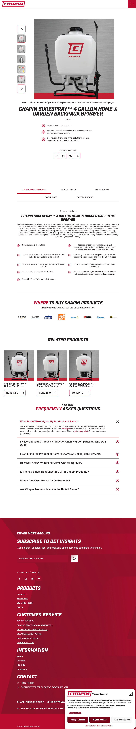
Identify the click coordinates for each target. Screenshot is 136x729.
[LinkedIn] (77, 155)
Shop (32, 103)
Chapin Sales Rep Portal (29, 634)
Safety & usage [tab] (85, 197)
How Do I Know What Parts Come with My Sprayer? (51, 462)
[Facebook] (56, 155)
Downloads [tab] (51, 197)
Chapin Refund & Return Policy (32, 630)
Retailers (22, 669)
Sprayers (21, 594)
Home (24, 103)
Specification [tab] (102, 189)
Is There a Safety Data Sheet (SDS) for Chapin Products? (54, 471)
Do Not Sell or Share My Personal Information (46, 708)
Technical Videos (25, 621)
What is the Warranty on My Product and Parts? (49, 421)
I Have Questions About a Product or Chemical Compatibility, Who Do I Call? (63, 443)
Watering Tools (25, 603)
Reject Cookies (100, 719)
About (20, 656)
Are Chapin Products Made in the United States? (49, 489)
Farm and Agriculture (46, 103)
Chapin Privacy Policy (104, 726)
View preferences (122, 719)
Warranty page (65, 429)
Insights (21, 665)
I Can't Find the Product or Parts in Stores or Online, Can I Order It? (60, 454)
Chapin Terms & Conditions (63, 702)
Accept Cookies (78, 719)
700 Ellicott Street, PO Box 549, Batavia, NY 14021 (44, 687)
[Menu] (132, 4)
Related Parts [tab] (68, 189)
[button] (130, 693)
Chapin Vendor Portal (28, 638)
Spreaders (22, 599)
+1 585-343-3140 (27, 683)
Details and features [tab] (34, 189)
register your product (80, 431)
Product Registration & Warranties (34, 625)
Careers (21, 661)
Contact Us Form (25, 643)
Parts (20, 607)
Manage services (75, 713)
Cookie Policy (90, 726)
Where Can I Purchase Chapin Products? (45, 480)
